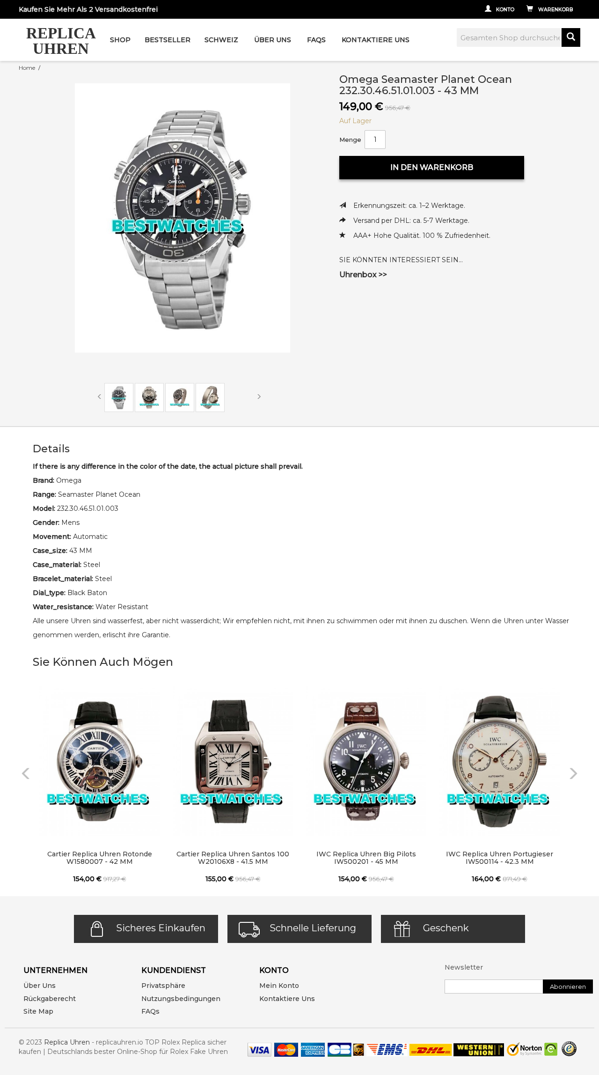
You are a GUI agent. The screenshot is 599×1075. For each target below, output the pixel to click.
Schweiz (221, 40)
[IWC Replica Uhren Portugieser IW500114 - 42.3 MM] (499, 761)
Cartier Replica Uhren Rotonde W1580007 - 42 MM (99, 857)
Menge (350, 139)
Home (27, 67)
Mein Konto (279, 985)
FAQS (316, 40)
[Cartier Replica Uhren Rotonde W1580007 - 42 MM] (99, 761)
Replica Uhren (67, 1042)
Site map (38, 1011)
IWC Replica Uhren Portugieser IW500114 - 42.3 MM (499, 857)
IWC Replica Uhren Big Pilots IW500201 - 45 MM (366, 857)
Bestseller (167, 40)
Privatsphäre (163, 985)
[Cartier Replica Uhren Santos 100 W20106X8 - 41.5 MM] (233, 761)
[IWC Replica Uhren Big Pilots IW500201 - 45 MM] (366, 761)
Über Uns (272, 40)
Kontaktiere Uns (375, 40)
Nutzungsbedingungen (180, 998)
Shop (120, 40)
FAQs (150, 1011)
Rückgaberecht (49, 998)
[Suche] (571, 37)
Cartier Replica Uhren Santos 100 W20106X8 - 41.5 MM (232, 857)
